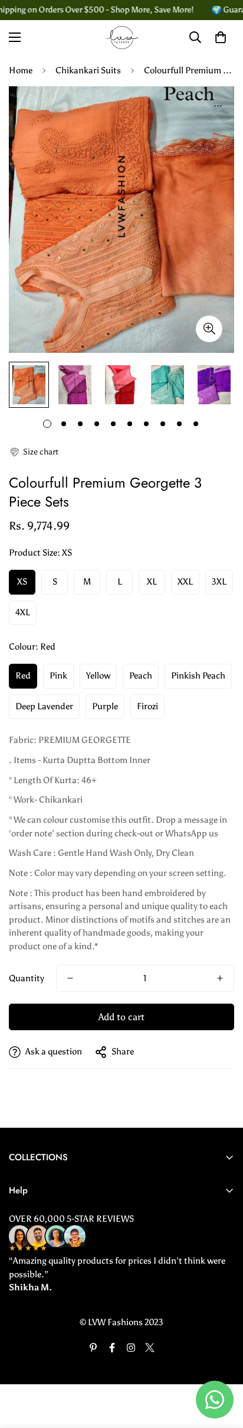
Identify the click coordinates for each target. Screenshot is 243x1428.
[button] (33, 452)
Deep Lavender (44, 706)
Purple (105, 706)
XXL (185, 581)
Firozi (147, 706)
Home (20, 70)
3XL (219, 581)
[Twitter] (149, 1347)
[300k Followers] (112, 1347)
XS (22, 581)
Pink (58, 675)
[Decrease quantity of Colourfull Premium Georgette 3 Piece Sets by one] (70, 978)
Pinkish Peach (198, 675)
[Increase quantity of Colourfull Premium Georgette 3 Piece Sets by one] (220, 978)
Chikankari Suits (88, 70)
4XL (22, 612)
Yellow (98, 675)
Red (23, 675)
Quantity (26, 978)
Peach (140, 675)
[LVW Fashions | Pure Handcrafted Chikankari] (122, 37)
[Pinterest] (93, 1347)
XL (152, 581)
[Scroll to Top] (222, 1365)
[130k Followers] (130, 1347)
